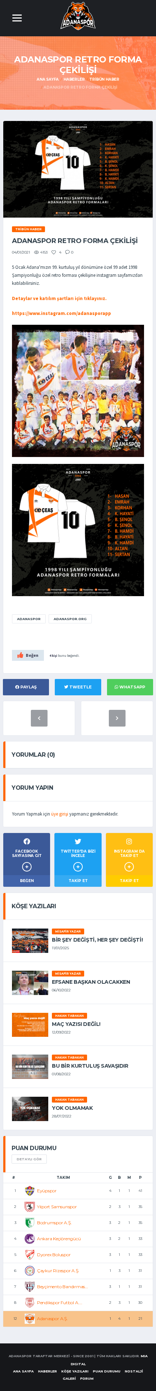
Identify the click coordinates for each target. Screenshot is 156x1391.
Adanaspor (29, 619)
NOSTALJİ (134, 1371)
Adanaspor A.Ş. (52, 1318)
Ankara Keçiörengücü (59, 1238)
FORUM (87, 1378)
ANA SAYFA (23, 1371)
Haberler (74, 79)
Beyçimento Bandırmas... (62, 1286)
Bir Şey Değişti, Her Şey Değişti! (97, 940)
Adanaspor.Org (70, 619)
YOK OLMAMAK (72, 1108)
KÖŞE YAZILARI (75, 1371)
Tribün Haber (104, 79)
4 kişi (53, 656)
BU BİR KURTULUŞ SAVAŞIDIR (90, 1066)
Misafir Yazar (68, 931)
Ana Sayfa (48, 79)
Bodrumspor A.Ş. (54, 1222)
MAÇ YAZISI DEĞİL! (76, 1024)
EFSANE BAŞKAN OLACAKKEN (91, 982)
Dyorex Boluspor (53, 1254)
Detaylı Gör (29, 1159)
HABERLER (47, 1371)
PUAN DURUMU (106, 1371)
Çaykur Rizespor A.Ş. (58, 1270)
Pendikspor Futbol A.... (59, 1302)
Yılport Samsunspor (57, 1206)
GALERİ (69, 1378)
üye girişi (59, 814)
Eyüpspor (47, 1190)
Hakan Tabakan (69, 1016)
